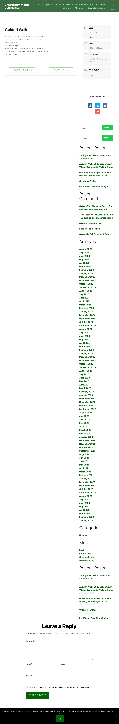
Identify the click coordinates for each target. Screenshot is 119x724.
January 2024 (86, 353)
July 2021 (84, 458)
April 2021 (84, 468)
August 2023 (85, 371)
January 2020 (86, 520)
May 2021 (84, 465)
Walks (92, 76)
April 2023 (84, 385)
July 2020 (84, 499)
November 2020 (87, 485)
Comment (30, 641)
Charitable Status (87, 181)
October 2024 (86, 322)
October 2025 (86, 284)
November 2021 (87, 444)
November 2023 (87, 360)
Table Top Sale (94, 223)
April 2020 (84, 510)
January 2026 (86, 273)
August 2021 (85, 454)
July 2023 (84, 374)
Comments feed (87, 557)
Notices (83, 535)
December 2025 (87, 277)
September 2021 (87, 451)
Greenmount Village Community (17, 6)
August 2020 (85, 496)
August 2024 (85, 329)
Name (29, 664)
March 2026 (85, 266)
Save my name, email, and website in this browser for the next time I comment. (58, 687)
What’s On (59, 4)
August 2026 (85, 249)
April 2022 (84, 426)
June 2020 (84, 503)
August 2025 (85, 291)
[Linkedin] (105, 105)
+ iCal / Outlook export (60, 70)
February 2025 (86, 308)
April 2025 (84, 301)
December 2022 (87, 398)
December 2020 (87, 482)
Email (63, 664)
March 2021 (85, 471)
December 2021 (87, 440)
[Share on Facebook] (90, 105)
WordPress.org (86, 560)
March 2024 (85, 346)
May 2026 (84, 259)
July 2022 (84, 416)
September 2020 (87, 492)
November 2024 (87, 318)
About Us (79, 8)
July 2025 (84, 294)
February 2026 (86, 270)
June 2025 (84, 298)
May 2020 (84, 506)
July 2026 (84, 252)
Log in (82, 550)
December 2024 (87, 315)
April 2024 (84, 343)
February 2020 (86, 517)
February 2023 (86, 391)
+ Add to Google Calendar (22, 70)
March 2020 (85, 513)
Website (29, 675)
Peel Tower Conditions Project (94, 186)
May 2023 (84, 381)
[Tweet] (97, 105)
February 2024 (86, 350)
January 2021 (86, 478)
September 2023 (87, 367)
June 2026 (84, 256)
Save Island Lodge (96, 8)
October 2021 (86, 447)
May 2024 (84, 339)
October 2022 (86, 405)
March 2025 (85, 304)
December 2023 (87, 357)
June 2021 (84, 461)
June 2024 (84, 336)
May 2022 (84, 423)
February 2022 (86, 433)
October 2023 (86, 364)
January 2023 (86, 395)
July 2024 (84, 332)
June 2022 (84, 419)
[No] (116, 716)
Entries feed (85, 553)
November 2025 (87, 280)
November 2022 (87, 402)
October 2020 (86, 489)
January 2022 (86, 437)
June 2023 (84, 378)
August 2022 (85, 412)
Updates (49, 4)
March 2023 (85, 388)
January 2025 (86, 311)
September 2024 (87, 325)
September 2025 (87, 287)
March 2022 (85, 430)
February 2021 (86, 475)
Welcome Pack (73, 4)
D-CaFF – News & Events (99, 234)
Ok (60, 719)
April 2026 (84, 263)
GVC (81, 206)
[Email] (97, 111)
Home (40, 4)
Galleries (67, 8)
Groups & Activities (93, 4)
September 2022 (87, 409)
